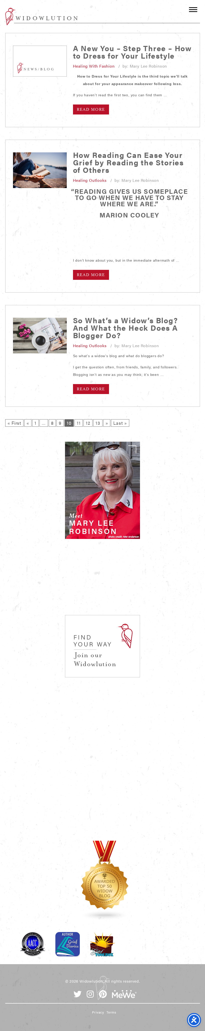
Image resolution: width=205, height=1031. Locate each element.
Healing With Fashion (94, 66)
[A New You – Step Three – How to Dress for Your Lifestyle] (40, 61)
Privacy (98, 1012)
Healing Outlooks (90, 180)
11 (79, 423)
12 (88, 423)
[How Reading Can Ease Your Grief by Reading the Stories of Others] (40, 170)
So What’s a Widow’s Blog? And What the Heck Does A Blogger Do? (125, 327)
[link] (102, 490)
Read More (91, 109)
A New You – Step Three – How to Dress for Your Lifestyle (132, 52)
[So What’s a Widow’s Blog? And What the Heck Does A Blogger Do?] (40, 335)
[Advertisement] (102, 582)
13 (98, 423)
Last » (120, 423)
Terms (111, 1012)
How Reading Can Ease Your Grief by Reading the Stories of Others (128, 162)
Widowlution (41, 16)
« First (15, 423)
